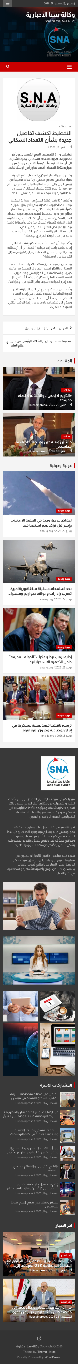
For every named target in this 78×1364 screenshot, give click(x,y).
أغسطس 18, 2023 (61, 147)
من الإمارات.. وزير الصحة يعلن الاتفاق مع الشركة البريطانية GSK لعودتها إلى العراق (39, 1265)
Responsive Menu (7, 3)
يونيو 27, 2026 (63, 599)
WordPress (52, 1357)
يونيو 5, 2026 (64, 735)
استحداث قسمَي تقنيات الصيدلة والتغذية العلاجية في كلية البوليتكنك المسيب (34, 1134)
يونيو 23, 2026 (63, 667)
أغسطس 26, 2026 (60, 405)
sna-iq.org (46, 530)
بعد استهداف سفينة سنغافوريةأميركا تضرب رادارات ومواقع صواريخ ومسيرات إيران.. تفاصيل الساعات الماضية (39, 594)
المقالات (64, 360)
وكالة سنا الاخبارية (50, 14)
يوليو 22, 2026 (63, 530)
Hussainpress (38, 405)
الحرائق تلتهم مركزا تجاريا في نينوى (46, 328)
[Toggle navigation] (69, 67)
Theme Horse (46, 1352)
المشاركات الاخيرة (56, 1085)
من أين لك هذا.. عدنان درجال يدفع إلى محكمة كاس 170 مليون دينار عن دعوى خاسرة (32, 1152)
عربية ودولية (61, 465)
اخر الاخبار (64, 1225)
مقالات (67, 390)
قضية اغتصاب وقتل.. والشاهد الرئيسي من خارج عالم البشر (40, 343)
